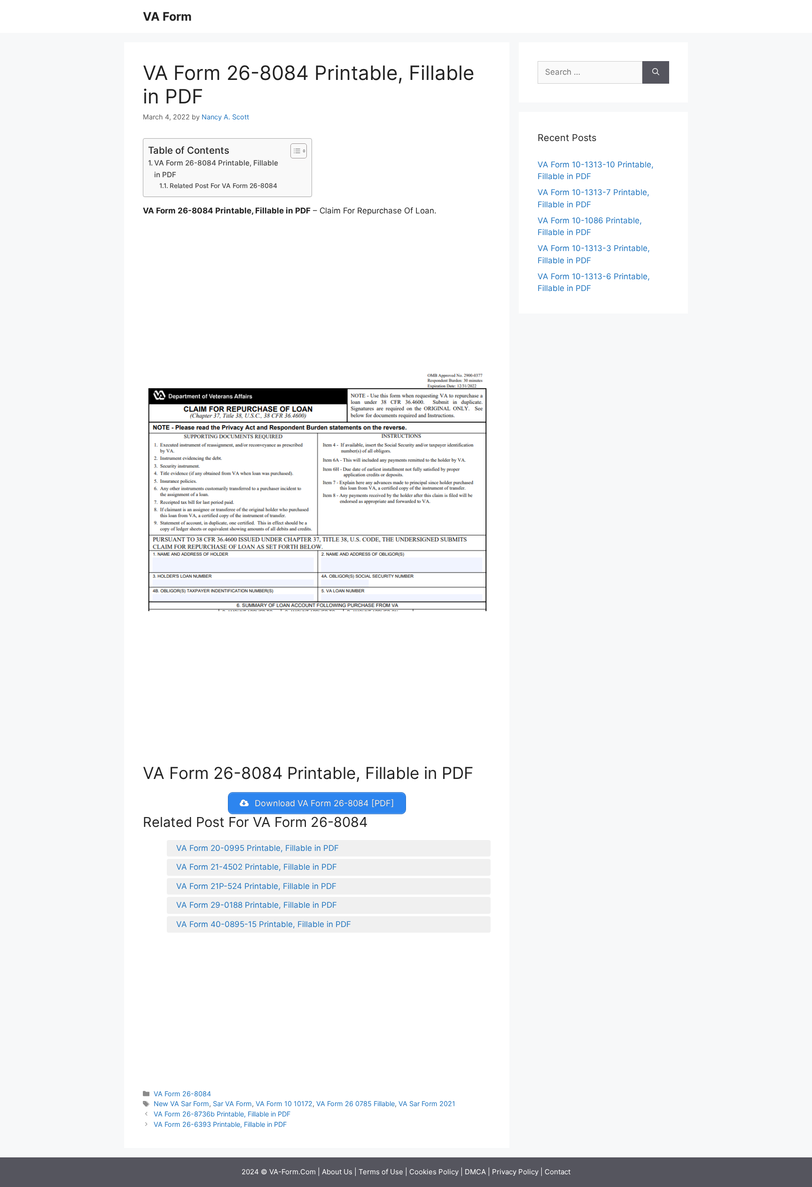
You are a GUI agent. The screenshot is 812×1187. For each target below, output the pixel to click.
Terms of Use (381, 1171)
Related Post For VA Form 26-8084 (223, 185)
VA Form (167, 16)
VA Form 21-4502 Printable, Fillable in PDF (256, 867)
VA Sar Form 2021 (426, 1104)
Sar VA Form (232, 1104)
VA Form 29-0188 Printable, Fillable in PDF (256, 905)
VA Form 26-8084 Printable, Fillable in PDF (216, 168)
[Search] (655, 72)
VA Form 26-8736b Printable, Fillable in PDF (222, 1114)
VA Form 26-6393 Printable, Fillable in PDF (220, 1124)
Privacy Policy (515, 1171)
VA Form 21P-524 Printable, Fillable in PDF (256, 886)
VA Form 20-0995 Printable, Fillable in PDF (257, 848)
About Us (337, 1171)
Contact (557, 1171)
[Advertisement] (317, 295)
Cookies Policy (434, 1171)
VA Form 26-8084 (182, 1094)
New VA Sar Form (181, 1104)
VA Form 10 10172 (284, 1104)
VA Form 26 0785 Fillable (355, 1104)
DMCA (475, 1171)
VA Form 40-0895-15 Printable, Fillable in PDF (263, 924)
